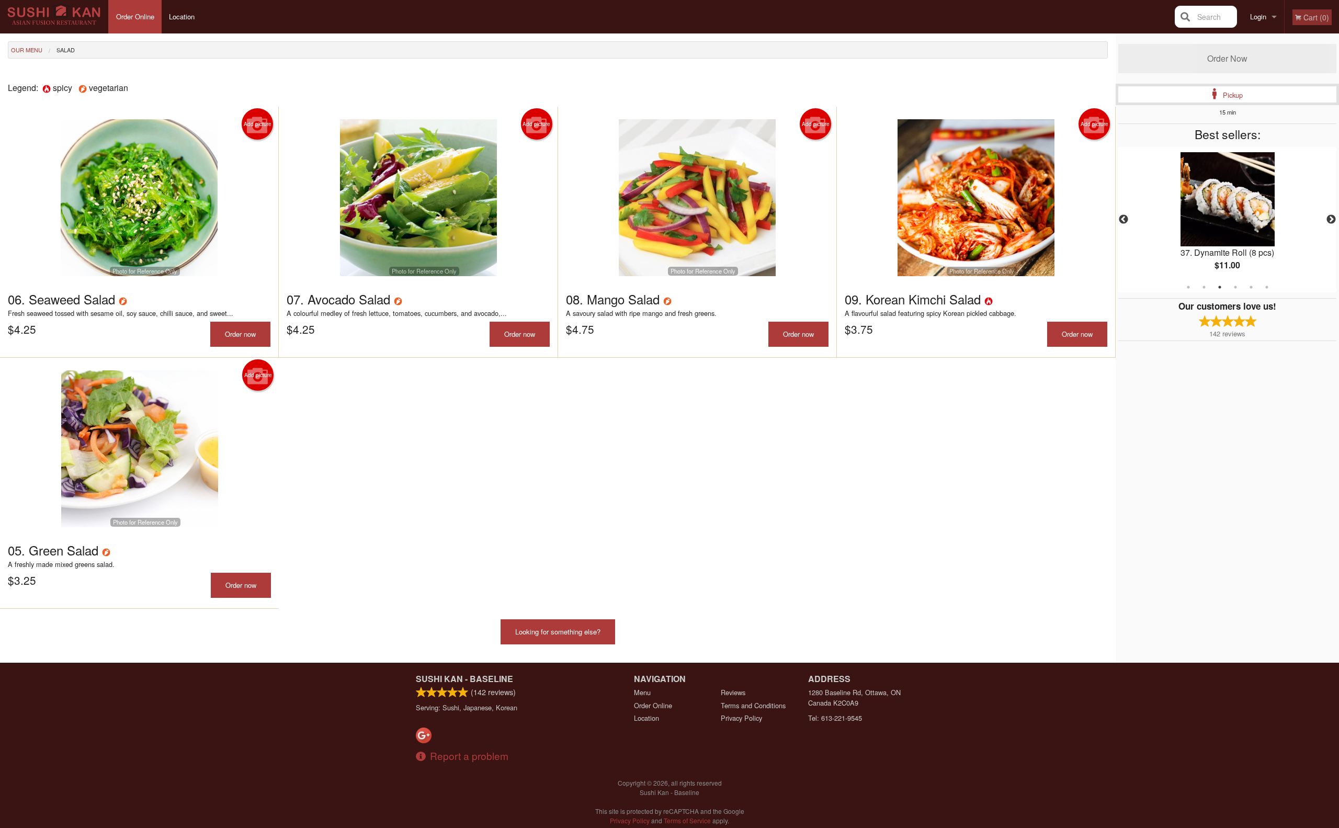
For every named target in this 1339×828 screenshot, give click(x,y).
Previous (1123, 219)
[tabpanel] (1227, 220)
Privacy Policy (741, 718)
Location (182, 16)
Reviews (733, 692)
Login (1258, 16)
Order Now (1227, 58)
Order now (240, 334)
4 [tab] (1235, 287)
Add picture (257, 124)
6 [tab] (1267, 287)
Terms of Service (687, 820)
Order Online (135, 16)
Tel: (835, 718)
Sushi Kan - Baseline (464, 679)
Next (1331, 219)
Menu (642, 692)
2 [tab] (1204, 287)
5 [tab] (1251, 287)
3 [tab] (1220, 287)
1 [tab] (1188, 287)
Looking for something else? (557, 632)
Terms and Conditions (753, 705)
